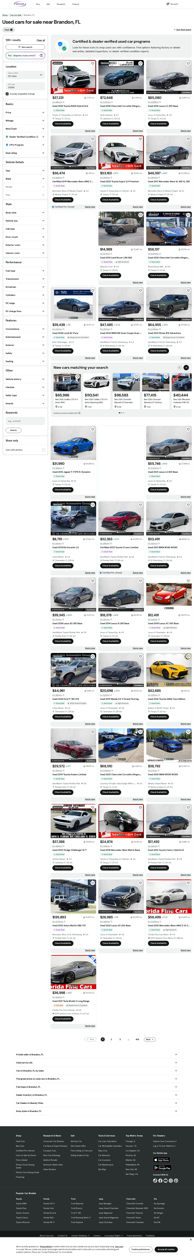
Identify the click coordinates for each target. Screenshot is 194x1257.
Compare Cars (49, 1150)
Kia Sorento (159, 1208)
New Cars (20, 1146)
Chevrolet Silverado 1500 (137, 1208)
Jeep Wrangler (105, 1203)
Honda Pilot (48, 1217)
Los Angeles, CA (133, 1150)
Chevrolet (130, 1199)
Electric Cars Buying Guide (27, 1172)
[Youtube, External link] (166, 1181)
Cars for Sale (15, 15)
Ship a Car (102, 1150)
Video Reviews (49, 1169)
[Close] (191, 1239)
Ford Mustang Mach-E (81, 1217)
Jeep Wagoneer (106, 1213)
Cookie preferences (141, 1249)
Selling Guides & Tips (80, 1155)
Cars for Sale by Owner (26, 1155)
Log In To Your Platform (163, 1146)
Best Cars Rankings (51, 1155)
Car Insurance (104, 1160)
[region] (97, 1247)
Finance (75, 4)
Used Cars (20, 1141)
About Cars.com (47, 1235)
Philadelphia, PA (132, 1164)
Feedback (150, 1235)
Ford (73, 1199)
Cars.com (119, 1246)
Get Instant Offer (78, 1146)
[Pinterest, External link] (176, 1181)
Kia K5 (156, 1217)
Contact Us (62, 1235)
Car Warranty (104, 1155)
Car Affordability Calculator (110, 1146)
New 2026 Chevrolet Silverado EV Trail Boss (153, 401)
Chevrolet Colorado (135, 1222)
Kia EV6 (157, 1222)
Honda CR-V (49, 1203)
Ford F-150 (76, 1213)
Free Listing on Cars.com (82, 1150)
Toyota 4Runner (23, 1222)
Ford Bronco (76, 1208)
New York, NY (131, 1169)
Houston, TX (131, 1146)
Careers (97, 1235)
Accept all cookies (166, 1249)
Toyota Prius (21, 1208)
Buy (38, 4)
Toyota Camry (22, 1217)
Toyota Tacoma (22, 1213)
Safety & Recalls (50, 1160)
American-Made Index (53, 1164)
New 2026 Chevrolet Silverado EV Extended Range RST (123, 402)
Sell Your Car (76, 1141)
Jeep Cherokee (105, 1222)
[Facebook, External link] (160, 1181)
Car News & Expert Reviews (55, 1146)
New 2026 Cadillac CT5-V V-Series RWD (67, 401)
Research (61, 4)
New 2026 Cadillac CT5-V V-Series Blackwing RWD (96, 401)
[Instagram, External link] (171, 1181)
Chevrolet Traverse (134, 1213)
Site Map (102, 1169)
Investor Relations (79, 1235)
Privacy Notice (46, 1246)
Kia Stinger (158, 1213)
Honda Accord (49, 1213)
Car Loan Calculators (107, 1141)
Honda (46, 1199)
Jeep (101, 1199)
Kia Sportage (159, 1203)
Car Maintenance (105, 1164)
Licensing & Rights (112, 1235)
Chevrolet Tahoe (133, 1217)
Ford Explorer (77, 1222)
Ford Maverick (77, 1203)
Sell (48, 4)
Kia (155, 1199)
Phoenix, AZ (131, 1155)
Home (5, 15)
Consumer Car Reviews (53, 1141)
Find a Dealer (22, 1160)
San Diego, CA (132, 1174)
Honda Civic (48, 1208)
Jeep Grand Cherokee (108, 1208)
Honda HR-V (48, 1222)
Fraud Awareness (134, 1235)
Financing (20, 1177)
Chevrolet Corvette (134, 1203)
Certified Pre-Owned (25, 1150)
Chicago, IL (130, 1141)
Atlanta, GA (130, 1160)
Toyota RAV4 (21, 1203)
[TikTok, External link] (155, 1181)
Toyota (19, 1199)
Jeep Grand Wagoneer (109, 1217)
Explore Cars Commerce (164, 1141)
